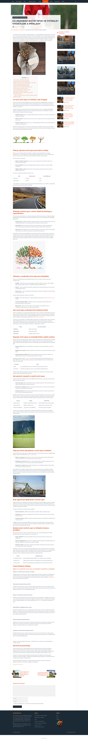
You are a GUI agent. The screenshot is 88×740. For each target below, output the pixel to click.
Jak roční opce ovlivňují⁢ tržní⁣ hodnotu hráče (21, 85)
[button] (75, 1)
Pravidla (50, 1)
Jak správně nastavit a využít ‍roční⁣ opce (20, 88)
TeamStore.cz (18, 26)
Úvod (13, 1)
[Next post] (55, 673)
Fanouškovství (57, 1)
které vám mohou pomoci (31, 454)
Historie (63, 1)
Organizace (45, 1)
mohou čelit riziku (28, 358)
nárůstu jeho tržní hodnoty (38, 316)
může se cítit (39, 600)
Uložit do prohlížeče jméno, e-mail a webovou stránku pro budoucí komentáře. (28, 703)
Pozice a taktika (18, 1)
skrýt (28, 77)
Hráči (24, 1)
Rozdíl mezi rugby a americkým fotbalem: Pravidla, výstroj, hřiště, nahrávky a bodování (68, 115)
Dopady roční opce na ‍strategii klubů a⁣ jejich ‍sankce (22, 86)
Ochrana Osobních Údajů (71, 732)
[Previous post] (12, 673)
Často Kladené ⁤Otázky (17, 93)
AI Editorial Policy (44, 738)
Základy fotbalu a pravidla (39, 726)
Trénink (40, 1)
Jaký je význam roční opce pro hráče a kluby (21, 81)
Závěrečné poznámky (17, 96)
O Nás (57, 717)
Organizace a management (20, 17)
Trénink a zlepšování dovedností (40, 723)
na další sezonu (51, 577)
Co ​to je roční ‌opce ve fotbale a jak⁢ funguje (21, 79)
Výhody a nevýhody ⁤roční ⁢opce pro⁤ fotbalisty (21, 84)
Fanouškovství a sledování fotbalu (41, 715)
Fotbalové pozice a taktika (39, 717)
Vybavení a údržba (32, 1)
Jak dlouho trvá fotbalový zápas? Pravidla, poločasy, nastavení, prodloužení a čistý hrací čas (69, 123)
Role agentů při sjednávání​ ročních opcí (20, 91)
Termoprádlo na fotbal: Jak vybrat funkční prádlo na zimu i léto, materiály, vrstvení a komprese (69, 99)
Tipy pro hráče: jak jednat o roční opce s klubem (22, 89)
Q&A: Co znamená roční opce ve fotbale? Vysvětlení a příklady (26, 95)
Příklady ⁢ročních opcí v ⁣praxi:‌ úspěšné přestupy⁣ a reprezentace (24, 82)
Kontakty (58, 719)
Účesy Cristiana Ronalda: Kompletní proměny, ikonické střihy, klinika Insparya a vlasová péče (69, 107)
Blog (57, 715)
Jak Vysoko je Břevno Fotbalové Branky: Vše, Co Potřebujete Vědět (43, 674)
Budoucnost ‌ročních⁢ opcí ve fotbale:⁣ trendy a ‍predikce (23, 92)
